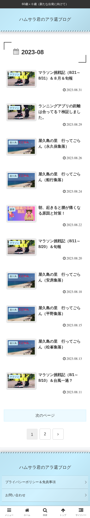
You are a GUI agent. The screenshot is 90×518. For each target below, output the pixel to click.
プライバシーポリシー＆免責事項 (30, 482)
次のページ (45, 415)
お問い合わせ (15, 495)
